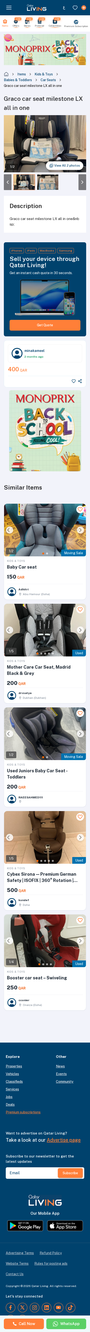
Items (21, 74)
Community (64, 1082)
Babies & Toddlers (18, 80)
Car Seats (48, 80)
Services (12, 1089)
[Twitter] (22, 1307)
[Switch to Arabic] (64, 7)
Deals (10, 1104)
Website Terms (17, 1263)
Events (61, 1074)
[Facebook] (10, 1307)
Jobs (9, 1097)
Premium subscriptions (23, 1112)
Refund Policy (51, 1253)
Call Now (27, 1323)
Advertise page (64, 1140)
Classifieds (14, 1082)
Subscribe (70, 1173)
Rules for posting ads (50, 1263)
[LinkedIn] (46, 1307)
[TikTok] (70, 1307)
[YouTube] (58, 1307)
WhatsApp (70, 1323)
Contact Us (15, 1274)
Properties (14, 1066)
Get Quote (45, 325)
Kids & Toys (44, 74)
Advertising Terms (20, 1253)
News (60, 1066)
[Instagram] (34, 1307)
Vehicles (12, 1074)
